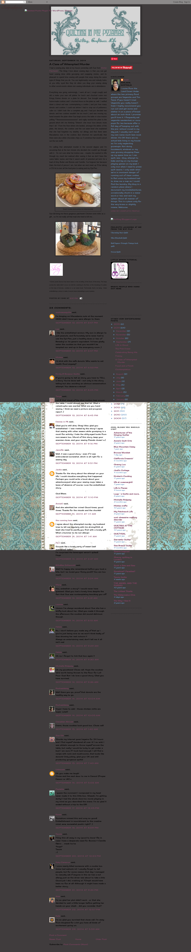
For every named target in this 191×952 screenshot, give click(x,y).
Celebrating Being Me (126, 352)
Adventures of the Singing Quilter (123, 434)
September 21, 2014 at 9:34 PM (77, 890)
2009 (118, 418)
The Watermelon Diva (124, 595)
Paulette (60, 789)
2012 (117, 407)
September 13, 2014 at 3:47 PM (77, 323)
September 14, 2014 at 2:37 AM (77, 559)
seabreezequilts (63, 312)
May (118, 385)
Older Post (101, 939)
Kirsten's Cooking (123, 476)
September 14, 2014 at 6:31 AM (77, 598)
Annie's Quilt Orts (123, 441)
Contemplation (122, 369)
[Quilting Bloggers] (124, 219)
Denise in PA (62, 422)
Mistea (59, 357)
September (122, 342)
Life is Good (121, 345)
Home (78, 939)
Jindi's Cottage (121, 470)
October (120, 338)
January (120, 399)
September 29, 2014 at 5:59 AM (78, 929)
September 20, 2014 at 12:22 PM (78, 856)
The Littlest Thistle (123, 591)
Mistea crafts (120, 506)
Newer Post (55, 939)
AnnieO (59, 503)
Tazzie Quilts (120, 577)
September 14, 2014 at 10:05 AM (78, 715)
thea (58, 896)
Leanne (59, 604)
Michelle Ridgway (64, 666)
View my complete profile (125, 211)
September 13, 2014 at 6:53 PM (77, 367)
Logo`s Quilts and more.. (127, 494)
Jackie (59, 469)
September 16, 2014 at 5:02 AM (77, 783)
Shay (126, 80)
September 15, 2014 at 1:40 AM (77, 729)
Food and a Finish (124, 366)
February (121, 396)
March (119, 392)
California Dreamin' (123, 458)
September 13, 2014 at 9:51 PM (77, 463)
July (118, 378)
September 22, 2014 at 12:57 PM (78, 909)
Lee (57, 329)
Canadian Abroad (64, 722)
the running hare (64, 520)
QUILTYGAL (120, 534)
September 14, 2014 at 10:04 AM (78, 699)
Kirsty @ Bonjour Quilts (68, 374)
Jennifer (60, 450)
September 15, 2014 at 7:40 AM (77, 763)
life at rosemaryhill (123, 482)
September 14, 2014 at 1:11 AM (76, 514)
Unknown (60, 769)
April (119, 388)
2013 (117, 404)
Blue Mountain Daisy (124, 447)
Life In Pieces (120, 488)
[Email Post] (80, 298)
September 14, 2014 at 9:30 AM (77, 659)
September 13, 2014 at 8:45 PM (77, 415)
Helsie (59, 627)
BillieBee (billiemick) (65, 565)
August (120, 374)
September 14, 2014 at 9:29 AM (77, 646)
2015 (117, 324)
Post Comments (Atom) (76, 944)
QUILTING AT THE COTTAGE (123, 526)
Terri (58, 543)
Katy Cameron (63, 862)
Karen (58, 814)
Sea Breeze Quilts (123, 545)
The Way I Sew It (122, 601)
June (119, 381)
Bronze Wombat (122, 452)
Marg (58, 585)
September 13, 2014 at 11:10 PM (77, 497)
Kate (58, 916)
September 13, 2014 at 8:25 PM (77, 390)
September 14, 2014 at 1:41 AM (76, 536)
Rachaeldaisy (62, 688)
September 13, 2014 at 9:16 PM (77, 444)
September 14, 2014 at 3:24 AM (77, 578)
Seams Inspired (121, 551)
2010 (117, 415)
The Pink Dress (122, 349)
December (121, 331)
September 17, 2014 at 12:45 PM (77, 808)
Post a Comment (58, 935)
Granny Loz (120, 464)
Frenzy (118, 356)
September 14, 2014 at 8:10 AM (77, 620)
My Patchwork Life (123, 511)
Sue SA (60, 735)
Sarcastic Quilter (122, 539)
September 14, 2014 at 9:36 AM (77, 682)
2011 (117, 411)
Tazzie (59, 834)
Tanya (58, 396)
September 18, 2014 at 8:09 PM (77, 828)
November (121, 334)
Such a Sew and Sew (124, 565)
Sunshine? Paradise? (124, 571)
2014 (117, 328)
